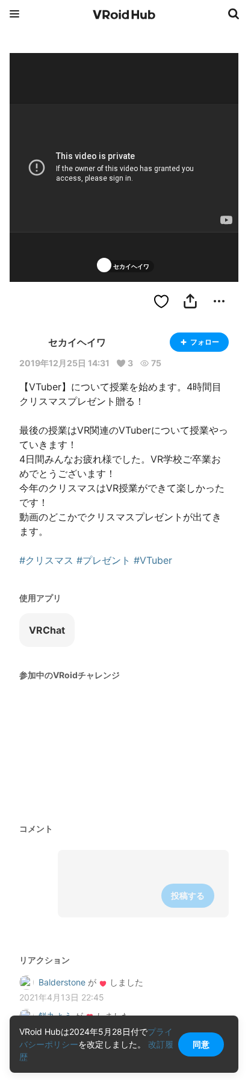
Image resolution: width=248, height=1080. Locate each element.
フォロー (204, 341)
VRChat (47, 630)
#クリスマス (46, 560)
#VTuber (153, 560)
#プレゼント (103, 560)
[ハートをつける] (161, 301)
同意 (201, 1044)
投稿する (188, 895)
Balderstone (62, 982)
